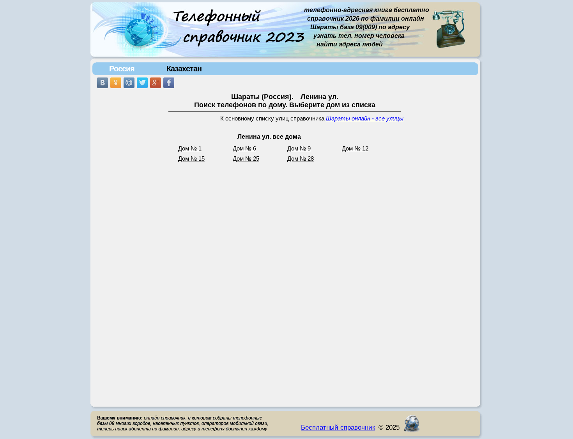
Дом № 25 (246, 159)
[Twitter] (142, 82)
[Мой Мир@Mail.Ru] (129, 82)
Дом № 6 (244, 148)
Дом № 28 (300, 159)
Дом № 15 (191, 159)
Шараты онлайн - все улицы (364, 118)
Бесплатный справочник (338, 427)
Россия (121, 68)
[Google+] (155, 82)
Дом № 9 (299, 148)
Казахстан (184, 68)
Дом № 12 (355, 148)
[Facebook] (168, 82)
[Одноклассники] (115, 82)
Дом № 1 (190, 148)
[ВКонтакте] (102, 82)
